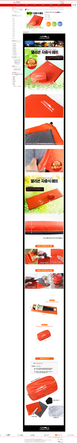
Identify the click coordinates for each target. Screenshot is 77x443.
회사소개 (49, 437)
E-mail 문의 (17, 64)
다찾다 (74, 5)
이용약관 (52, 437)
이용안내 (61, 437)
